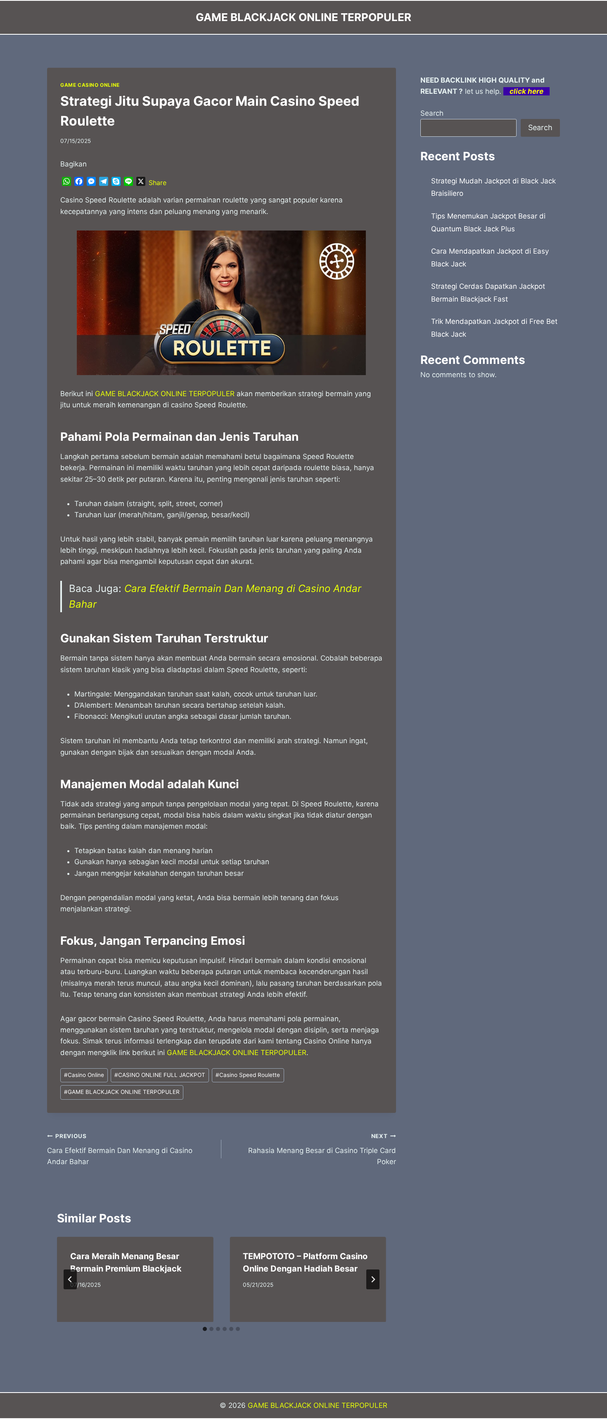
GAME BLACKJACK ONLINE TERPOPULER (122, 1092)
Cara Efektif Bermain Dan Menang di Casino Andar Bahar (119, 1149)
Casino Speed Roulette (248, 1075)
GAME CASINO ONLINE (90, 85)
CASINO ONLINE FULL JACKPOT (159, 1075)
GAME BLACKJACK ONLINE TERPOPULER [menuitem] (165, 394)
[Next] (372, 1279)
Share (157, 182)
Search (431, 113)
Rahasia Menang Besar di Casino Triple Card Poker (322, 1149)
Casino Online (84, 1075)
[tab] (205, 1329)
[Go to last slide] (70, 1279)
